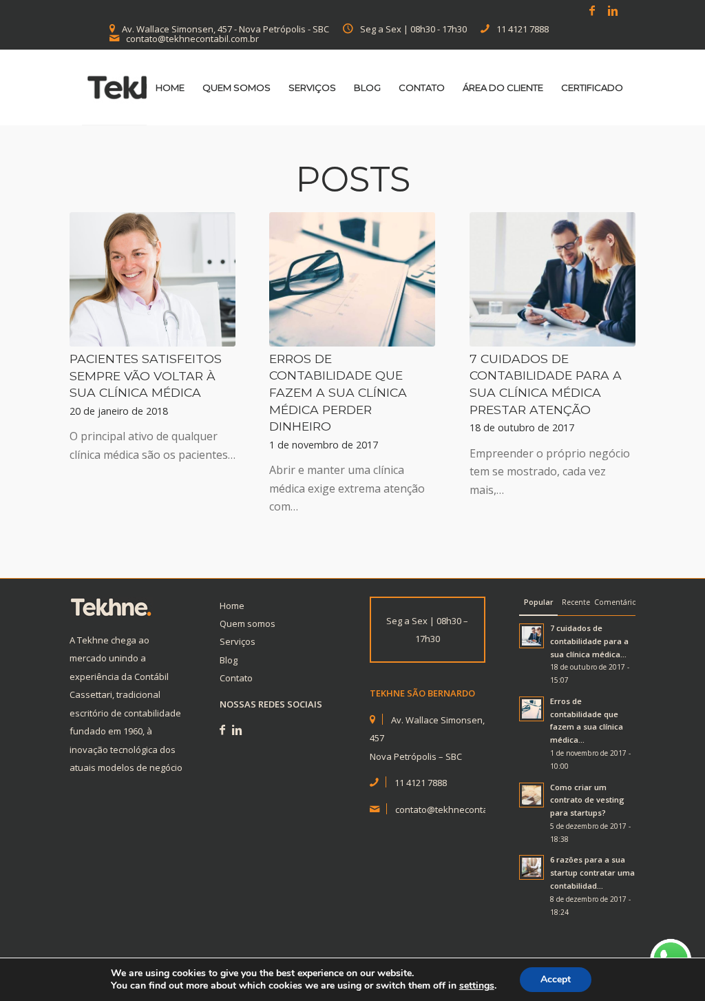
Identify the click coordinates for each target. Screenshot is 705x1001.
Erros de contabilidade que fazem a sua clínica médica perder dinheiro (338, 392)
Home (232, 605)
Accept (555, 979)
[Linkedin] (612, 10)
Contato (236, 678)
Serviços (237, 641)
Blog (229, 660)
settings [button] (476, 985)
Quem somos (247, 623)
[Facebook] (592, 10)
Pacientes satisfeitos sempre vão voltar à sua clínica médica (146, 375)
